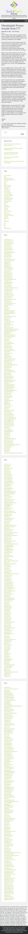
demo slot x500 (14, 911)
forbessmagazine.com (9, 370)
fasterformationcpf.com (9, 728)
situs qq (6, 208)
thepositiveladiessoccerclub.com (11, 329)
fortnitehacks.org (8, 640)
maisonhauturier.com (9, 391)
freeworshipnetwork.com (10, 336)
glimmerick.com (7, 265)
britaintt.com (7, 448)
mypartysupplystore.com (9, 259)
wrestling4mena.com (9, 545)
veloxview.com (7, 895)
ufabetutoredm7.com (9, 892)
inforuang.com (7, 565)
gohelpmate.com (8, 539)
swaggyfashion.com (8, 583)
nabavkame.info (7, 667)
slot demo (6, 188)
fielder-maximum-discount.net (11, 561)
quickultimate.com (8, 857)
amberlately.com (8, 255)
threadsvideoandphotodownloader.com (13, 706)
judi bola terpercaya (8, 198)
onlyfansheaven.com (8, 556)
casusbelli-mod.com (8, 293)
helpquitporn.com (8, 379)
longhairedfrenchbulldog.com (10, 751)
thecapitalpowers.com (9, 871)
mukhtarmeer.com (8, 396)
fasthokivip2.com (8, 745)
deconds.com (7, 450)
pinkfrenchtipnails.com (9, 773)
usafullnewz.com (8, 239)
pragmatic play (22, 911)
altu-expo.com (7, 320)
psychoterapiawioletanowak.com (11, 855)
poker (5, 184)
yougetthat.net (7, 737)
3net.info (6, 306)
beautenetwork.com (8, 440)
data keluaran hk (8, 199)
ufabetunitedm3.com (9, 886)
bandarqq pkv (12, 925)
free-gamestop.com (8, 717)
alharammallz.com (8, 342)
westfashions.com (8, 575)
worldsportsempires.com (9, 818)
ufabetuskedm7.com (8, 889)
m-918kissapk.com (8, 666)
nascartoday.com (8, 397)
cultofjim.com (7, 263)
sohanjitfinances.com (9, 865)
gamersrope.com (8, 714)
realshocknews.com (8, 807)
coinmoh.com (7, 352)
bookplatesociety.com (9, 295)
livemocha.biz (7, 649)
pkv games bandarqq (9, 215)
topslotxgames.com (8, 504)
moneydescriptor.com (9, 757)
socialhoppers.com (8, 551)
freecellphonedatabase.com (10, 713)
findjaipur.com (7, 262)
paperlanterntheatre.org (9, 334)
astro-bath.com (7, 317)
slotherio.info (7, 637)
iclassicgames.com (8, 743)
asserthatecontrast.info (9, 622)
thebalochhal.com (8, 248)
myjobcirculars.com (8, 501)
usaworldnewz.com (8, 242)
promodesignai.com (8, 430)
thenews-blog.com (8, 413)
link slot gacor (7, 187)
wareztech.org (7, 721)
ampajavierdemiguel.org (9, 252)
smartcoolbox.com (8, 864)
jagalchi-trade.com (8, 275)
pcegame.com (7, 403)
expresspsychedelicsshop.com (11, 364)
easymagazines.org (8, 839)
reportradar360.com (8, 582)
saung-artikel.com (8, 744)
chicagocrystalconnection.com (11, 672)
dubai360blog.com (8, 791)
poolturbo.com (7, 605)
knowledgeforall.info (8, 546)
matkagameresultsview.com (10, 525)
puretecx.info (7, 612)
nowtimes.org (7, 646)
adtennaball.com (8, 521)
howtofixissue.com (8, 484)
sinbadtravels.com (8, 718)
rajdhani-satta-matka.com (10, 541)
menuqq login (3, 906)
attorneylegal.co (7, 784)
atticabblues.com (8, 347)
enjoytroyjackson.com (9, 360)
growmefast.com (8, 794)
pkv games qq (7, 196)
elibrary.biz (6, 315)
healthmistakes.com (8, 810)
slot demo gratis (7, 194)
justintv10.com (7, 595)
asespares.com (7, 344)
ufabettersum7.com (8, 882)
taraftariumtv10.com (9, 585)
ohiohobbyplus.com (8, 282)
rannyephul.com (7, 580)
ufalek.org (6, 798)
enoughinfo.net (7, 653)
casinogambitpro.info (9, 696)
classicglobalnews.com (9, 445)
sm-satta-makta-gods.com (10, 417)
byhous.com (7, 663)
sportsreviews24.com (9, 790)
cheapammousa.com (9, 327)
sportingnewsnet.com (9, 767)
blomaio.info (7, 629)
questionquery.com (8, 586)
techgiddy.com (7, 707)
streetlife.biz (6, 650)
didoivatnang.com (8, 356)
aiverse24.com (7, 436)
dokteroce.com (7, 592)
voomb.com (6, 785)
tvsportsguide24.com (9, 788)
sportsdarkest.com (8, 761)
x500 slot (7, 911)
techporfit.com (7, 472)
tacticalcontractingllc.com (10, 869)
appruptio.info (7, 676)
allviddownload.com (8, 488)
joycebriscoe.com (8, 256)
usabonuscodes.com (8, 416)
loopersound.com (8, 276)
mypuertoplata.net (8, 481)
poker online (7, 206)
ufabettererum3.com (9, 879)
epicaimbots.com (8, 361)
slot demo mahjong (8, 195)
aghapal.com (7, 319)
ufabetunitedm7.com (9, 888)
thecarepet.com (7, 691)
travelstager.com (7, 578)
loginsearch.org (7, 642)
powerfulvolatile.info (8, 633)
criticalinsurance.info (9, 529)
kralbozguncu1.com (8, 389)
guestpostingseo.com (9, 694)
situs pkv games (7, 175)
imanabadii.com (7, 673)
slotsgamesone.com (8, 508)
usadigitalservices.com (9, 549)
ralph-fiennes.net (8, 559)
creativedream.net (8, 552)
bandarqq (6, 205)
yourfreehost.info (8, 286)
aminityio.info (7, 615)
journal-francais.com (8, 593)
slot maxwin (23, 909)
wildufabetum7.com (8, 899)
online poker (17, 919)
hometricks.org (7, 842)
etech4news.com (8, 363)
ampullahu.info (7, 619)
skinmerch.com (7, 270)
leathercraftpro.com (8, 844)
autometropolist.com (9, 349)
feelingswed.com (8, 367)
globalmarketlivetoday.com (10, 371)
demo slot (17, 909)
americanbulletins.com (9, 343)
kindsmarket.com (8, 566)
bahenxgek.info (7, 703)
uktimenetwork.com (8, 240)
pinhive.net (6, 655)
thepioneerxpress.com (9, 482)
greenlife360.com (8, 477)
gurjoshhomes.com (8, 289)
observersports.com (8, 747)
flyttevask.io (6, 662)
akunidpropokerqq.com (9, 310)
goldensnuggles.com (8, 730)
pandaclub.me (7, 660)
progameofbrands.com (9, 494)
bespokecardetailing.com (9, 312)
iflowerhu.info (7, 670)
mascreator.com (7, 393)
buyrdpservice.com (8, 733)
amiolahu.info (7, 616)
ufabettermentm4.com (9, 881)
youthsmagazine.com (9, 758)
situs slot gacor (16, 912)
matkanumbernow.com (9, 499)
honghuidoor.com (8, 514)
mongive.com (7, 524)
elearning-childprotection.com (11, 543)
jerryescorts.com (8, 782)
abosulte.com (7, 434)
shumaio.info (7, 636)
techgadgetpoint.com (9, 787)
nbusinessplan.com (8, 475)
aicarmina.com (7, 258)
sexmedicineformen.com (9, 859)
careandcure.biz (7, 837)
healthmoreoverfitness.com (10, 502)
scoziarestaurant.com (9, 426)
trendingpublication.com (9, 878)
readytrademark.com (9, 423)
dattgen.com (7, 354)
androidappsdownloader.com (10, 535)
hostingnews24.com (8, 381)
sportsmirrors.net (8, 777)
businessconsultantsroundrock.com (12, 444)
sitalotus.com (7, 815)
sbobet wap (19, 922)
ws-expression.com (8, 406)
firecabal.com (7, 369)
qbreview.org (7, 495)
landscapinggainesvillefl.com (10, 390)
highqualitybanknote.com (10, 380)
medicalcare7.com (8, 519)
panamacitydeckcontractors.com (11, 573)
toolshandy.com (7, 576)
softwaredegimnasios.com (10, 418)
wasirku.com (7, 602)
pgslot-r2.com (7, 404)
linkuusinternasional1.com (10, 299)
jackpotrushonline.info (9, 710)
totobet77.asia (7, 875)
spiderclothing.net (8, 302)
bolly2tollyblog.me (8, 659)
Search (5, 132)
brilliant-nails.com (8, 589)
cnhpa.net (6, 814)
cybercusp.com (7, 447)
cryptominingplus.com (9, 748)
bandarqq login (7, 228)
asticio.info (6, 825)
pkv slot (6, 181)
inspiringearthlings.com (9, 386)
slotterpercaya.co (8, 862)
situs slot (22, 908)
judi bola (7, 923)
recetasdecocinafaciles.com (10, 330)
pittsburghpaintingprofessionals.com (12, 852)
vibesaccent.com (8, 250)
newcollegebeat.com (8, 268)
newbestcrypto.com (8, 740)
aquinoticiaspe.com (8, 750)
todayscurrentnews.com (9, 874)
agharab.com (7, 326)
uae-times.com (7, 464)
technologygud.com (8, 805)
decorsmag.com (7, 489)
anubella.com (7, 437)
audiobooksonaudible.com (10, 438)
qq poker (7, 918)
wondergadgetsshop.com (10, 303)
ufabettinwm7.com (8, 884)
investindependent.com (9, 387)
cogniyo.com (7, 838)
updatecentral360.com (9, 819)
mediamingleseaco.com (9, 598)
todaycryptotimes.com (9, 414)
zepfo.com (6, 408)
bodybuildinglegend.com (9, 588)
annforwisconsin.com (9, 260)
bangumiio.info (7, 625)
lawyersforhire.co (8, 753)
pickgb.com (6, 808)
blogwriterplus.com (8, 693)
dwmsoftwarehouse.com (9, 359)
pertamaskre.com (8, 704)
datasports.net (7, 778)
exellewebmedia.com (9, 716)
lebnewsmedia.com (8, 296)
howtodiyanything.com (9, 384)
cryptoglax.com (7, 280)
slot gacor (2, 911)
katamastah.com (8, 821)
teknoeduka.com (8, 411)
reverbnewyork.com (8, 269)
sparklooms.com (7, 868)
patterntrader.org (8, 812)
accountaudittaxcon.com (9, 831)
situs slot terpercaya (7, 913)
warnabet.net (7, 656)
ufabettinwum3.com (8, 885)
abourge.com (7, 339)
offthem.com (7, 469)
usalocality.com (7, 245)
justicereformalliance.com (10, 279)
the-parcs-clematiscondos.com (11, 689)
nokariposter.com (8, 531)
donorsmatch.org (8, 645)
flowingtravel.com (8, 515)
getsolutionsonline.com (9, 526)
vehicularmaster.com (8, 249)
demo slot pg (7, 191)
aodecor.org (6, 643)
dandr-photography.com (9, 590)
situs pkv (6, 209)
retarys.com (6, 727)
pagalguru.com (7, 401)
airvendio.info (7, 609)
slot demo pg (7, 189)
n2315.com (6, 553)
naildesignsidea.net (8, 332)
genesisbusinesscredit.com (10, 563)
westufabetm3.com (8, 896)
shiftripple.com (7, 861)
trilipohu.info (7, 674)
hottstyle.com (7, 383)
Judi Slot (3, 119)
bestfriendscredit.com (9, 313)
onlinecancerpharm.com (9, 797)
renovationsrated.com (9, 424)
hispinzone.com (7, 509)
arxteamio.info (7, 828)
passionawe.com (8, 851)
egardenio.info (7, 827)
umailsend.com (7, 726)
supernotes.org (7, 817)
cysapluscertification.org (9, 639)
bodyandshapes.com (8, 443)
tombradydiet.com (8, 290)
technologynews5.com (9, 410)
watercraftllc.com (8, 337)
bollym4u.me (7, 657)
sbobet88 (10, 909)
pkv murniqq (19, 915)
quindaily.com (7, 433)
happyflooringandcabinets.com (11, 801)
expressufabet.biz (8, 479)
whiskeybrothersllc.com (9, 898)
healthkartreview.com (9, 377)
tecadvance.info (7, 613)
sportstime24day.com (9, 768)
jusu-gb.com (7, 690)
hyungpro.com (7, 765)
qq (4, 222)
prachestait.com (7, 606)
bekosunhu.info (7, 626)
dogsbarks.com (7, 357)
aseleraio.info (7, 824)
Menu (2, 20)
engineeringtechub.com (9, 781)
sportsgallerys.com (8, 775)
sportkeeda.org (7, 834)
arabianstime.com (8, 346)
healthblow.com (7, 538)
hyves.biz (6, 652)
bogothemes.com (8, 283)
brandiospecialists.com (9, 518)
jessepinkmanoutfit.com (9, 724)
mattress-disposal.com (9, 800)
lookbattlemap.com (8, 731)
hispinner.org (7, 528)
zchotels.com (7, 407)
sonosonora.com (8, 297)
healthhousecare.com (9, 376)
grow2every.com (8, 374)
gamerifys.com (7, 465)
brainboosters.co (8, 253)
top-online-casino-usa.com (10, 512)
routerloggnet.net (8, 505)
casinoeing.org (7, 647)
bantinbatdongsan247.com (10, 700)
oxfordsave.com (7, 741)
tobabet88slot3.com (8, 872)
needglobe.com (7, 848)
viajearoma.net (7, 323)
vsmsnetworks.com (8, 468)
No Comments (15, 31)
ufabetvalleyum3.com (9, 894)
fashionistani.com (8, 366)
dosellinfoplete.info (8, 630)
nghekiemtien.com (8, 600)
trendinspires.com (8, 579)
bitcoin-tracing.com (8, 441)
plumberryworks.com (9, 854)
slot (3, 120)
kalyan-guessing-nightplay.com (11, 532)
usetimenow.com (8, 536)
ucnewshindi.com (8, 711)
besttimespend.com (8, 835)
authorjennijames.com (9, 322)
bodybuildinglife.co (8, 802)
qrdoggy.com (7, 804)
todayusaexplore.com (9, 243)
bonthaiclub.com (8, 292)
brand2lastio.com (8, 548)
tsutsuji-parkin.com (8, 324)
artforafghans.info (8, 608)
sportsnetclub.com (8, 738)
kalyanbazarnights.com (9, 511)
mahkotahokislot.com (9, 795)
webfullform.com (8, 487)
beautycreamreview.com (9, 350)
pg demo (6, 202)
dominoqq (6, 218)
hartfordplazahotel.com (9, 664)
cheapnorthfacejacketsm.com (11, 287)
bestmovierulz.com (8, 273)
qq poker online (15, 906)
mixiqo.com (6, 847)
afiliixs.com (6, 340)
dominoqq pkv (7, 214)
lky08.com (6, 558)
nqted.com (6, 398)
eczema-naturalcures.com (10, 316)
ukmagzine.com (7, 720)
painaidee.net (7, 760)
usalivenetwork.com (8, 708)
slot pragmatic (8, 912)
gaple (5, 177)
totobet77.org (7, 876)
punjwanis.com (7, 687)
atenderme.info (7, 623)
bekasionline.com (8, 474)
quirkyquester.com (8, 858)
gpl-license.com (7, 373)
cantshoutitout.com (8, 478)
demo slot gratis (7, 185)
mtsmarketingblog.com (9, 599)
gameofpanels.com (8, 534)
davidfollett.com (7, 266)
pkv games (6, 221)
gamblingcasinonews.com (10, 491)
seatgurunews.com (8, 305)
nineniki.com (7, 516)
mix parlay (12, 923)
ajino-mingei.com (8, 285)
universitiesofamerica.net (9, 492)
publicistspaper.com (8, 431)
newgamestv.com (8, 774)
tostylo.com (6, 736)
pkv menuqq (12, 915)
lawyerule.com (7, 596)
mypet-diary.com (8, 571)
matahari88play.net (8, 755)
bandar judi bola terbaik (9, 179)
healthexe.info (7, 610)
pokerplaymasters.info (9, 697)
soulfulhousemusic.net (9, 866)
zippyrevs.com (7, 498)
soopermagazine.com (9, 420)
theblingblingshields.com (9, 771)
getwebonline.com (8, 555)
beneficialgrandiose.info (9, 627)
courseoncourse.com (9, 698)
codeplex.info (7, 307)
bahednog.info (7, 701)
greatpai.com (7, 333)
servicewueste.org (8, 496)
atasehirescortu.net (8, 780)
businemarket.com (8, 754)
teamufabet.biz (7, 485)
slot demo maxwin (8, 178)
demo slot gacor (7, 192)
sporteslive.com (7, 770)
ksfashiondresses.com (9, 811)
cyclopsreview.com (8, 353)
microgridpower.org (8, 845)
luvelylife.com (7, 568)
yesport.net (6, 734)
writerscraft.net (7, 542)
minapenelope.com (8, 277)
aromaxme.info (7, 620)
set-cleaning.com (8, 428)
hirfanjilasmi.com (8, 841)
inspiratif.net (7, 467)
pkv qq (5, 212)
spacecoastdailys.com (9, 421)
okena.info (6, 309)
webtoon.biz (7, 763)
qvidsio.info (6, 635)
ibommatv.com (7, 471)
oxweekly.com (7, 572)
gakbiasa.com (7, 669)
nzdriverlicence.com (8, 400)
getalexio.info (7, 829)
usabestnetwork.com (9, 723)
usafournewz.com (8, 246)
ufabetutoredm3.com (9, 891)
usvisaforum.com (8, 272)
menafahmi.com (7, 394)
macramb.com (7, 569)
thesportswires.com (8, 764)
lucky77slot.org (7, 792)
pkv (5, 182)
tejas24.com (7, 603)
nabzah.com (7, 522)
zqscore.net (6, 822)
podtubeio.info (7, 632)
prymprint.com (7, 832)
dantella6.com (7, 506)
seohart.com (7, 427)
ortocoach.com (7, 849)
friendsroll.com (7, 300)
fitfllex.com (6, 562)
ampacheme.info (8, 617)
